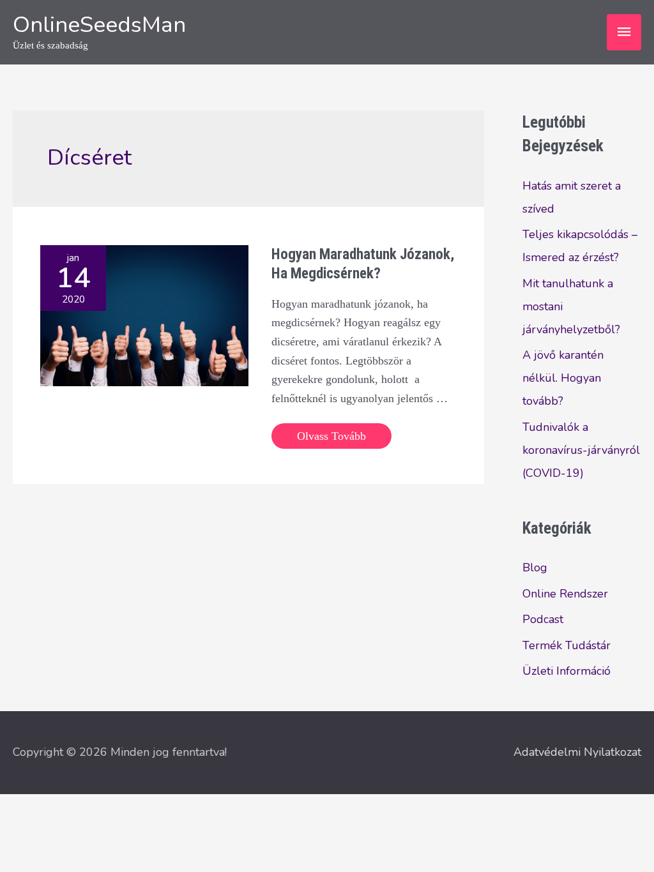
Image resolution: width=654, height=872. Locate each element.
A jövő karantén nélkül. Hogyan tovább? (563, 378)
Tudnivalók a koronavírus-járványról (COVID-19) (581, 450)
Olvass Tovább (331, 439)
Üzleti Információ (566, 671)
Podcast (542, 619)
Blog (534, 567)
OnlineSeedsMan (99, 25)
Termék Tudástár (566, 645)
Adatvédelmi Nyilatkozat (577, 752)
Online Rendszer (565, 593)
